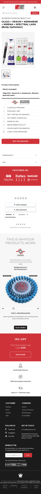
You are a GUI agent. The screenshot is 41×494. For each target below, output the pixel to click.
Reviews (8, 407)
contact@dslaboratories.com (29, 429)
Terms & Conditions (24, 486)
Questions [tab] (22, 214)
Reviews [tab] (9, 214)
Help (7, 415)
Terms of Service (27, 410)
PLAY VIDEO (21, 328)
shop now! (20, 355)
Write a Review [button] (21, 205)
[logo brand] (8, 176)
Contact (8, 413)
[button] (7, 74)
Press (7, 410)
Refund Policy (5, 486)
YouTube (11, 436)
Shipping (13, 485)
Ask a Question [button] (21, 210)
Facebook (11, 429)
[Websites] (35, 7)
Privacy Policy (36, 486)
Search (24, 407)
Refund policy (26, 413)
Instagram (11, 433)
